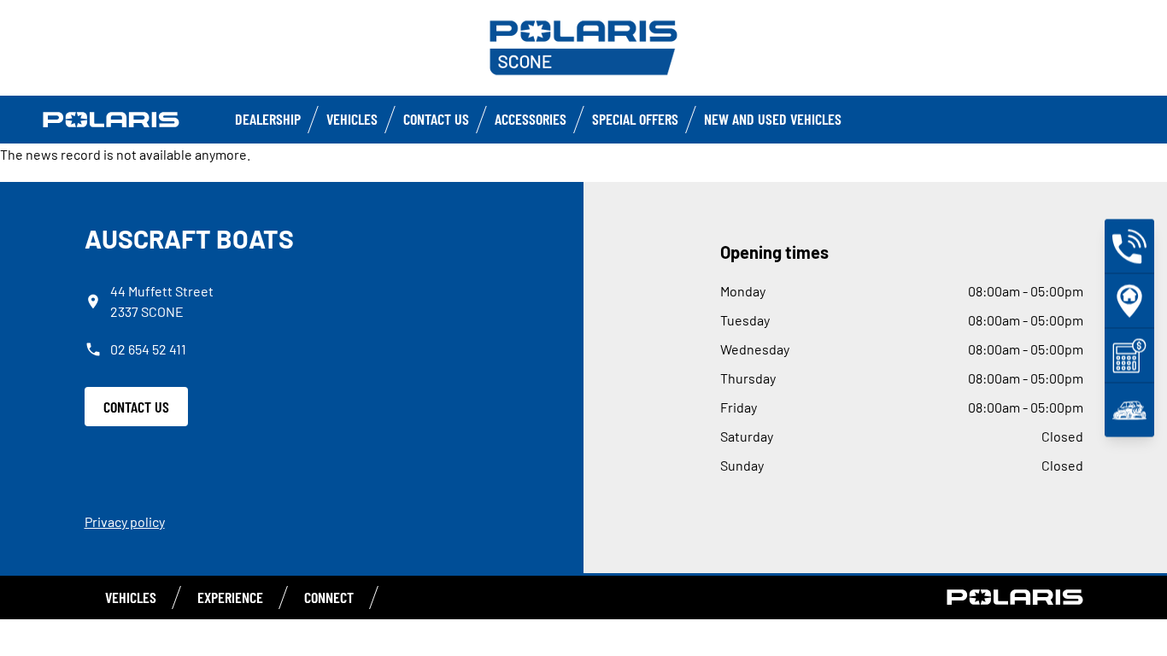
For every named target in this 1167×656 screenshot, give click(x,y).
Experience (230, 597)
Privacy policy (125, 521)
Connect (329, 597)
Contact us (436, 118)
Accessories (530, 118)
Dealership (268, 118)
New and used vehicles (773, 118)
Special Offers (635, 118)
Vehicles (352, 118)
